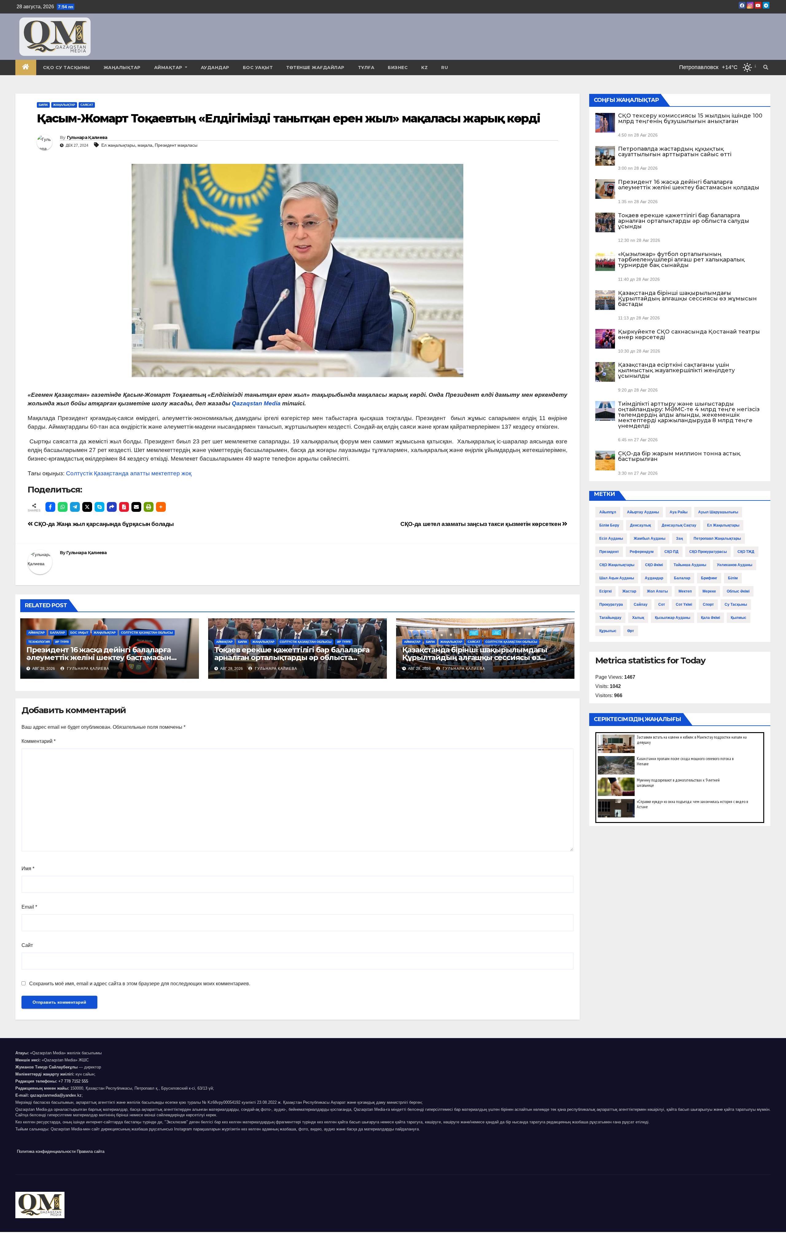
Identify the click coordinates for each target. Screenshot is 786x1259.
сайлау (641, 604)
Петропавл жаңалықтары (717, 538)
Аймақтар (169, 67)
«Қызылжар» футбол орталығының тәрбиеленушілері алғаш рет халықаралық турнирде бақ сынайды (681, 259)
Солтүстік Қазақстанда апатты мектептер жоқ (128, 473)
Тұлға (366, 67)
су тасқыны (736, 604)
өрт (630, 631)
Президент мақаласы (176, 145)
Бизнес (398, 67)
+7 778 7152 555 (73, 1081)
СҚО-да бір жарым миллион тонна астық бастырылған (679, 456)
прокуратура (611, 604)
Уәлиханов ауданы (734, 565)
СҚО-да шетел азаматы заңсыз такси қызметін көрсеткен (481, 524)
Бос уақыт (258, 67)
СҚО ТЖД (745, 552)
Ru (444, 67)
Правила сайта (90, 1151)
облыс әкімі (738, 591)
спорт (708, 604)
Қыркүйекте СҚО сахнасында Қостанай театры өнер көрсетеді (689, 334)
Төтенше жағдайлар (315, 67)
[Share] (112, 507)
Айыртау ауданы (643, 512)
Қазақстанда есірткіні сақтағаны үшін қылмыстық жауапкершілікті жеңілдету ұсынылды (676, 370)
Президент (609, 552)
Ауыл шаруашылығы (718, 512)
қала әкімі (710, 618)
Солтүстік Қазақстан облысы (147, 632)
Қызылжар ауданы (672, 618)
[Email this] (136, 507)
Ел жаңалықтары (118, 145)
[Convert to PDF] (124, 507)
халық (638, 618)
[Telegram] (75, 507)
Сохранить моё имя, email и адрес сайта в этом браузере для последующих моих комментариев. (139, 983)
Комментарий (38, 741)
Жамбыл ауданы (649, 538)
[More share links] (161, 507)
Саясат (86, 104)
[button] (765, 67)
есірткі (605, 591)
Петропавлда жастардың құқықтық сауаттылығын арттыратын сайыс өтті (674, 151)
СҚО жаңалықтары (616, 565)
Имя (27, 868)
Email (29, 906)
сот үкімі (684, 604)
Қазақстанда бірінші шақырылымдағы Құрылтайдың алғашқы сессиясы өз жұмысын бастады (474, 657)
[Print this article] (149, 507)
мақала (145, 145)
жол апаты (657, 591)
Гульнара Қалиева (87, 137)
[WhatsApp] (63, 507)
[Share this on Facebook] (50, 507)
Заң (679, 538)
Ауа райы (678, 512)
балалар (682, 578)
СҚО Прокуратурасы (708, 552)
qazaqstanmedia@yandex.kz (56, 1095)
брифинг (709, 578)
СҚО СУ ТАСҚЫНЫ (66, 67)
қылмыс (738, 618)
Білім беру (609, 525)
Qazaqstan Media (256, 403)
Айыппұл (607, 512)
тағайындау (610, 618)
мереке (709, 591)
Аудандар (215, 67)
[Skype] (99, 507)
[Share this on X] (87, 507)
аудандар (654, 578)
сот (661, 604)
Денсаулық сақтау (679, 525)
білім (733, 578)
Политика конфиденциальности (46, 1151)
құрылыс (608, 631)
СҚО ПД (671, 552)
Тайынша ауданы (690, 565)
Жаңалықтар (122, 67)
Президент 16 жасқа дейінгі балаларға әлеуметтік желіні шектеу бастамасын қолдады (98, 657)
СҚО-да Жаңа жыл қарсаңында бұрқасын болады (103, 524)
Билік (43, 104)
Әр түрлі (62, 641)
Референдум (642, 552)
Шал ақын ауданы (616, 578)
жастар (629, 591)
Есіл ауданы (611, 538)
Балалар (57, 632)
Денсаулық (640, 525)
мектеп (685, 591)
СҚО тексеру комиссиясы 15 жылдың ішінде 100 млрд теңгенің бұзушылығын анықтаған (690, 118)
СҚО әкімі (654, 565)
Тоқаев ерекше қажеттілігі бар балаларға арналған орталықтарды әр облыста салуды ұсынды (291, 657)
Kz (424, 67)
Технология (39, 641)
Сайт (27, 945)
